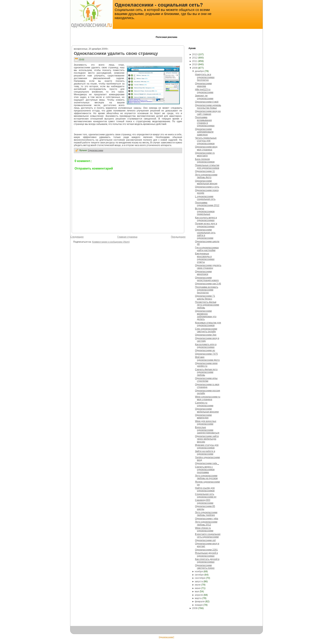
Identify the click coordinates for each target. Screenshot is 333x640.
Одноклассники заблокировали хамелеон (204, 132)
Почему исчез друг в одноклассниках (206, 225)
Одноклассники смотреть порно (204, 566)
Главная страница (127, 237)
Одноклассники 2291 (206, 549)
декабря (199, 71)
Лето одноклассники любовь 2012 (206, 523)
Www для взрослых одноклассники (205, 422)
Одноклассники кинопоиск (203, 273)
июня (198, 588)
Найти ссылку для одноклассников (205, 489)
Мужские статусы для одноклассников (207, 446)
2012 (195, 57)
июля (198, 584)
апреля (199, 595)
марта (198, 598)
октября (199, 574)
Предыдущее (178, 237)
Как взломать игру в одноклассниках (205, 345)
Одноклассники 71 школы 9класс (205, 297)
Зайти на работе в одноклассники (205, 452)
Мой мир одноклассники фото (207, 358)
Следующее (77, 237)
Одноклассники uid (205, 540)
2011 (195, 61)
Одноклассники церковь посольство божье (208, 106)
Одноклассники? (166, 637)
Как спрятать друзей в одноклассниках (207, 560)
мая (197, 591)
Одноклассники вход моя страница (206, 148)
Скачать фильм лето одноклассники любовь (206, 372)
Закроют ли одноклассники (204, 97)
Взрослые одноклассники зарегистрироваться (207, 430)
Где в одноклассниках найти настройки (207, 249)
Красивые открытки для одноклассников (208, 324)
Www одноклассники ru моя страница (207, 398)
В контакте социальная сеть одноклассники (207, 535)
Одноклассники (95, 150)
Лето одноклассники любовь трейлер (206, 513)
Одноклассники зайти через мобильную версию (207, 439)
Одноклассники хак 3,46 (208, 283)
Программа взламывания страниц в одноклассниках (204, 121)
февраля (200, 601)
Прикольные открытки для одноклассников (207, 166)
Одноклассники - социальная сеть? (159, 5)
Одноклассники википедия (203, 416)
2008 (195, 608)
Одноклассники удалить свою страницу (116, 53)
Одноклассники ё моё (207, 101)
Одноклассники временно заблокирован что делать (205, 315)
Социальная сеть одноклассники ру (205, 495)
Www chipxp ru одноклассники (204, 529)
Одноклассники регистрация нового (207, 279)
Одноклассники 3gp (205, 334)
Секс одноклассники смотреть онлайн (206, 330)
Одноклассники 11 (205, 171)
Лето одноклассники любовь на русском (206, 477)
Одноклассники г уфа (206, 518)
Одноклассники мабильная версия (206, 182)
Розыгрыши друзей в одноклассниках (206, 554)
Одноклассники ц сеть (207, 186)
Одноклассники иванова (203, 85)
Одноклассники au (205, 350)
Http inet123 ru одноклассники (204, 91)
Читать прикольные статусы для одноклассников (206, 141)
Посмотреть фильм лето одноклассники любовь (207, 305)
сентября (200, 578)
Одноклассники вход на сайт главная (208, 112)
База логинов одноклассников (204, 160)
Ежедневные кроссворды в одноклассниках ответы (204, 257)
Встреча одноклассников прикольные (204, 211)
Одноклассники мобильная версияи (207, 410)
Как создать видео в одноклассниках (206, 219)
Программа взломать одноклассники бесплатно (206, 290)
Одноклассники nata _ (207, 463)
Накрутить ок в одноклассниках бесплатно (204, 77)
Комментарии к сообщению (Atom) (111, 242)
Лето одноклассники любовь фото (206, 176)
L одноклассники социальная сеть (205, 198)
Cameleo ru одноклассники (204, 404)
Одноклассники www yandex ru (206, 364)
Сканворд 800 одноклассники (204, 501)
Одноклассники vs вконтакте (205, 154)
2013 (195, 54)
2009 (195, 68)
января (199, 605)
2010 (195, 64)
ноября (199, 571)
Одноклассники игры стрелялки (206, 379)
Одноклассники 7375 (206, 354)
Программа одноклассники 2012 (207, 204)
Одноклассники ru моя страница (207, 386)
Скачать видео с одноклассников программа (204, 469)
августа (199, 581)
